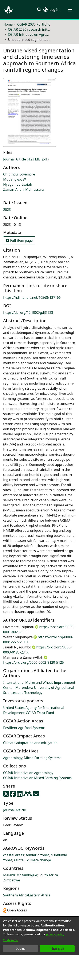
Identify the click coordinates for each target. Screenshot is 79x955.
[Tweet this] (6, 795)
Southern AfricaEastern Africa (26, 895)
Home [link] (8, 24)
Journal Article (14, 810)
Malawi (9, 875)
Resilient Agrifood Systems (24, 727)
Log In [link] (55, 9)
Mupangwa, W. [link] (14, 179)
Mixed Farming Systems (42, 757)
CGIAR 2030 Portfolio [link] (33, 24)
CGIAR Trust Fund (40, 712)
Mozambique (26, 875)
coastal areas (13, 855)
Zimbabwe (11, 880)
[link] (26, 159)
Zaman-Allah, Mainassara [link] (23, 189)
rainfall (20, 860)
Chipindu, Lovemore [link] (19, 174)
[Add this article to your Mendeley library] (28, 795)
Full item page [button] (21, 240)
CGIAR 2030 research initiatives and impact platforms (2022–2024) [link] (29, 29)
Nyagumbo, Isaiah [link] (17, 184)
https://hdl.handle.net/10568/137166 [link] (32, 297)
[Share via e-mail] (36, 795)
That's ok (57, 949)
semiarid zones (37, 855)
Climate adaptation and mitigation (30, 742)
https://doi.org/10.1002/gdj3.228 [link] (28, 312)
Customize (10, 940)
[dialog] (39, 936)
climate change (39, 860)
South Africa (48, 875)
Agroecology (12, 757)
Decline (20, 949)
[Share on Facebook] (13, 795)
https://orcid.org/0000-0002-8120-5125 (33, 662)
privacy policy (55, 934)
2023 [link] (7, 209)
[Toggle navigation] (70, 9)
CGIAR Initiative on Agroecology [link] (29, 34)
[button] (8, 9)
